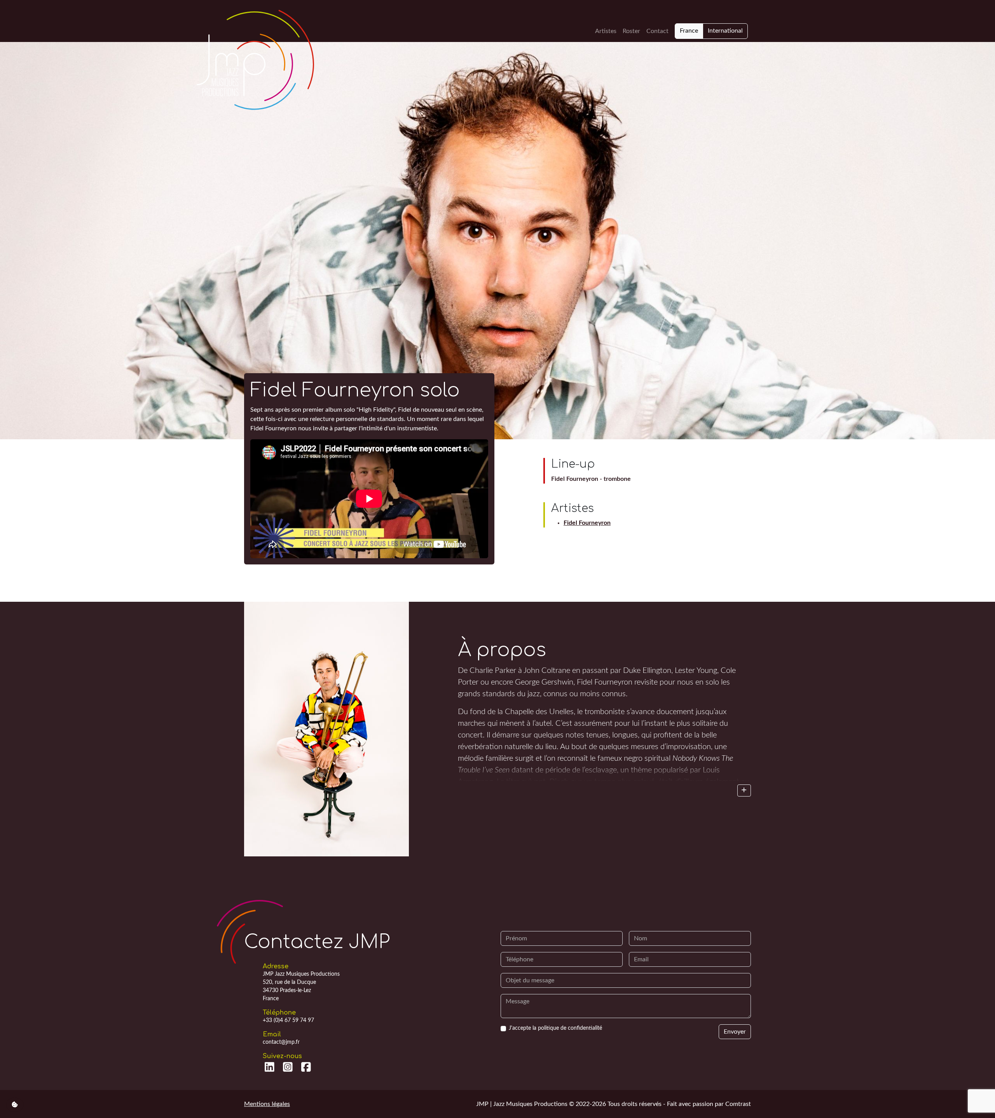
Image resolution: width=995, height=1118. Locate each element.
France (689, 31)
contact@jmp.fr (281, 1042)
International (725, 31)
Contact (657, 31)
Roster (631, 31)
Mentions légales (267, 1104)
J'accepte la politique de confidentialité (555, 1028)
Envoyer (735, 1032)
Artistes (605, 31)
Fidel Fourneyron (587, 523)
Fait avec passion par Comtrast (709, 1104)
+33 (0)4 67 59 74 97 (288, 1020)
